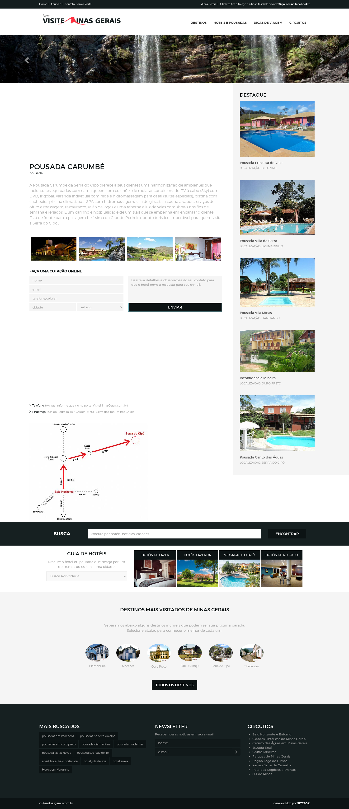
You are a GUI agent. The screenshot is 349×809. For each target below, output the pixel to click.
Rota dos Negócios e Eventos (274, 770)
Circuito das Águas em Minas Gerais (279, 743)
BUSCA (61, 534)
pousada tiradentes (130, 744)
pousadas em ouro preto (58, 744)
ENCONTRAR (287, 534)
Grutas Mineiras (264, 752)
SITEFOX (303, 803)
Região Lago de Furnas (269, 761)
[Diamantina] (97, 653)
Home (43, 4)
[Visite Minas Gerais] (82, 21)
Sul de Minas (262, 774)
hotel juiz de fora (95, 761)
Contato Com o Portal (78, 4)
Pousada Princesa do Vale (261, 163)
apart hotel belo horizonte (60, 761)
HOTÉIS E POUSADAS (230, 23)
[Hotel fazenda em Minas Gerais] (197, 573)
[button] (26, 59)
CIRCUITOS (297, 23)
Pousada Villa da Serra (258, 241)
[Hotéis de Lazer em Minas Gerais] (155, 573)
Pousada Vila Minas (256, 313)
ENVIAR (175, 307)
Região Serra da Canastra (272, 765)
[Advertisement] (125, 125)
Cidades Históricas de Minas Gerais (279, 739)
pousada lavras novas (56, 752)
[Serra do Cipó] (221, 653)
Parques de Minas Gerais (271, 756)
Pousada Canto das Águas (261, 457)
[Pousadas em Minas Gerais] (239, 573)
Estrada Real (262, 747)
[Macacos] (128, 653)
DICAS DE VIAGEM (268, 23)
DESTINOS (199, 23)
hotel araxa (120, 761)
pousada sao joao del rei (93, 752)
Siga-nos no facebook (293, 4)
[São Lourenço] (190, 652)
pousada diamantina (96, 744)
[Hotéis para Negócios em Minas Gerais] (282, 573)
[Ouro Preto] (159, 653)
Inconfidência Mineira (258, 378)
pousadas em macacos (58, 736)
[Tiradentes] (252, 653)
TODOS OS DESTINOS (174, 685)
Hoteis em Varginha (55, 769)
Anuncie (56, 4)
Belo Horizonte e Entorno (271, 734)
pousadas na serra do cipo (97, 736)
